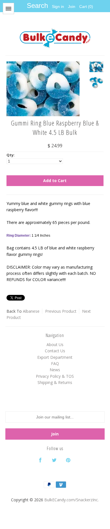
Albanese (31, 311)
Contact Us (55, 350)
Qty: (10, 154)
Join (71, 6)
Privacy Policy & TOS (55, 376)
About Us (55, 344)
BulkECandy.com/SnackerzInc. (71, 499)
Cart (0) (86, 6)
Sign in (58, 6)
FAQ (55, 363)
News (55, 369)
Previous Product (60, 311)
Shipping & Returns (55, 382)
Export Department (54, 357)
